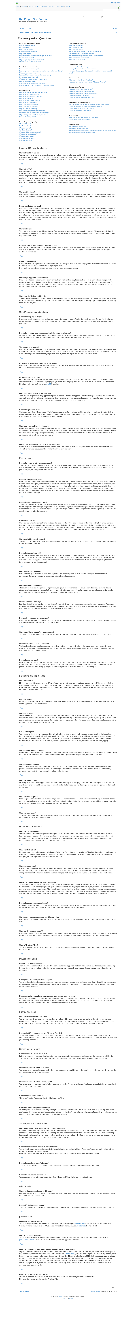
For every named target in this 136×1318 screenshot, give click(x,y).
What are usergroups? (76, 49)
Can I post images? (25, 130)
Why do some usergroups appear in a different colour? (86, 55)
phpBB (48, 384)
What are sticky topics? (26, 136)
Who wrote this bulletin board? (78, 126)
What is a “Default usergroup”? (79, 58)
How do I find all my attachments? (80, 119)
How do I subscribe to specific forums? (81, 108)
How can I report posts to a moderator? (32, 110)
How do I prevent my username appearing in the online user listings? (41, 71)
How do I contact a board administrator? (82, 132)
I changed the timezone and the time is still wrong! (35, 75)
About (68, 6)
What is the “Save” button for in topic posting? (33, 112)
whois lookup (70, 1254)
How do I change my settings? (29, 69)
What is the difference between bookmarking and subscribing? (89, 104)
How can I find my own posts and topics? (82, 97)
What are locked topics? (27, 138)
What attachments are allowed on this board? (83, 117)
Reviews (51, 6)
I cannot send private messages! (79, 67)
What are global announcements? (30, 132)
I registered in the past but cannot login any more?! (35, 55)
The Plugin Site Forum (33, 19)
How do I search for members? (79, 95)
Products (24, 6)
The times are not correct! (27, 73)
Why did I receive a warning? (28, 108)
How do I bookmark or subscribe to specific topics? (85, 106)
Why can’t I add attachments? (28, 106)
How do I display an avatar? (28, 81)
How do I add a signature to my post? (31, 96)
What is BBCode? (25, 124)
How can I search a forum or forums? (81, 89)
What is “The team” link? (77, 60)
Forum (58, 6)
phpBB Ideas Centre (26, 1240)
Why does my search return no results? (82, 91)
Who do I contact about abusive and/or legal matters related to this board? (92, 130)
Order (37, 6)
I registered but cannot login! (28, 51)
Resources (45, 6)
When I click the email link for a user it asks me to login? (37, 85)
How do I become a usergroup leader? (81, 53)
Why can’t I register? (26, 49)
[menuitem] (30, 28)
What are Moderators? (76, 47)
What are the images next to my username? (33, 79)
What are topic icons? (26, 140)
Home (17, 6)
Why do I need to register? (27, 45)
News (62, 6)
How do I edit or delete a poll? (28, 102)
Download (31, 6)
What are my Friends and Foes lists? (81, 80)
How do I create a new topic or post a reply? (33, 92)
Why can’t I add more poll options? (30, 100)
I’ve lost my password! (26, 58)
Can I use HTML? (25, 126)
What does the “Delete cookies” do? (30, 62)
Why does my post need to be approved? (32, 115)
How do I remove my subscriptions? (80, 110)
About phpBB (81, 1226)
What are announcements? (28, 134)
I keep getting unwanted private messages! (83, 69)
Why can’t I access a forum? (28, 104)
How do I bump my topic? (27, 117)
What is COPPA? (24, 47)
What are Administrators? (77, 45)
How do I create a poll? (26, 98)
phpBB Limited (79, 1224)
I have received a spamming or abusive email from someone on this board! (90, 72)
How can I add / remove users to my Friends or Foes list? (87, 82)
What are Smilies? (25, 128)
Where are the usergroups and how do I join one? (85, 51)
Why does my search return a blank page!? (83, 93)
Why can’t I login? (25, 53)
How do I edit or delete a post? (29, 94)
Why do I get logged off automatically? (31, 60)
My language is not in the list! (28, 77)
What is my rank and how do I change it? (32, 83)
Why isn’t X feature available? (78, 128)
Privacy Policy (115, 2)
